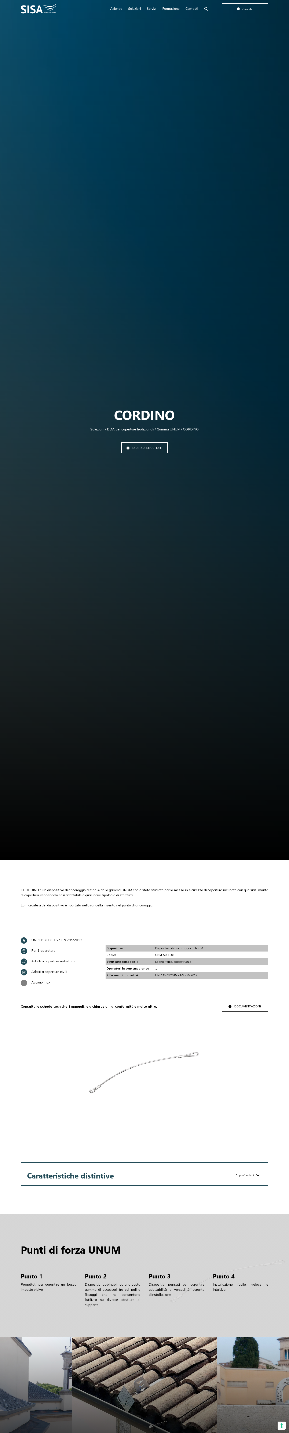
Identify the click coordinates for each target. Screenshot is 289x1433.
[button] (144, 1175)
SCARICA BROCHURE (144, 448)
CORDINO (191, 429)
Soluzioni (97, 429)
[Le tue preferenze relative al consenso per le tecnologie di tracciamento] (282, 1426)
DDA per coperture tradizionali (130, 429)
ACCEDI (245, 8)
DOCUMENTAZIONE (245, 1006)
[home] (50, 9)
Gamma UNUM (168, 429)
